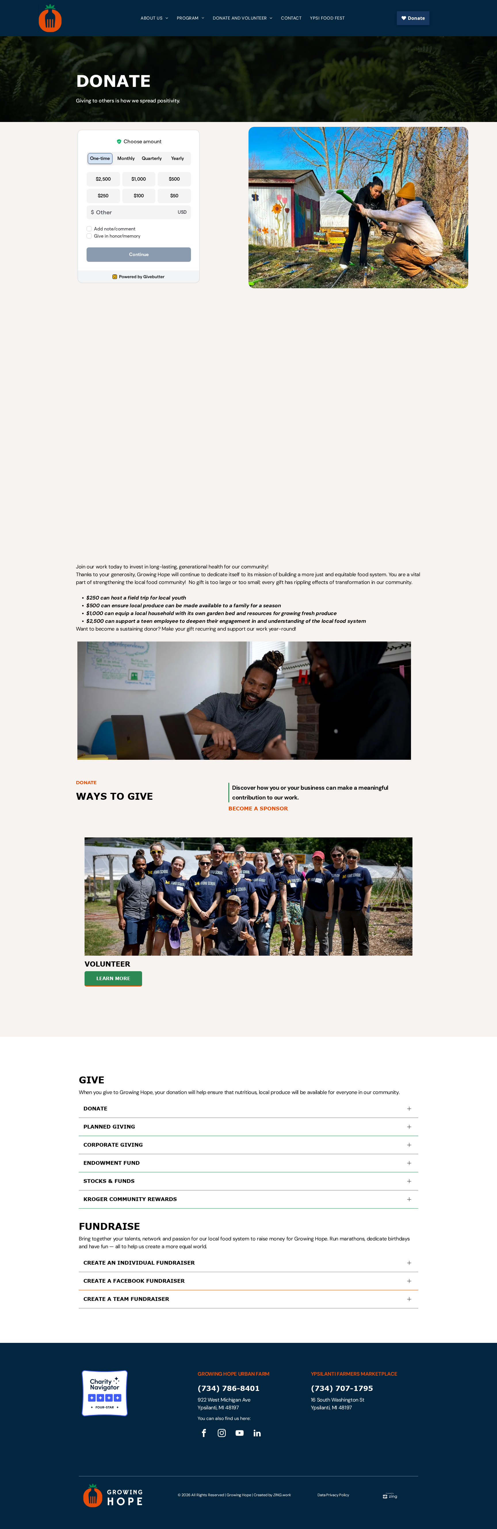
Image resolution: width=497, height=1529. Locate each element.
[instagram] (221, 1434)
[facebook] (204, 1434)
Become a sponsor (258, 808)
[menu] (484, 18)
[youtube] (239, 1434)
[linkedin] (257, 1434)
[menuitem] (154, 18)
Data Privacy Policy (333, 1494)
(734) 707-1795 (342, 1388)
